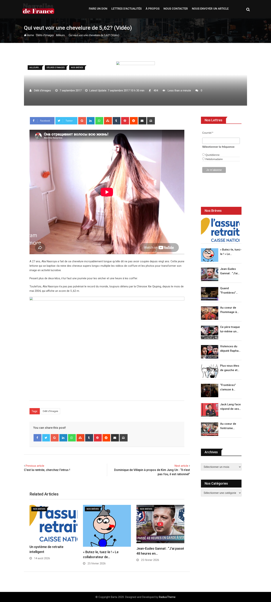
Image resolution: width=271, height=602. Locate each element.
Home (30, 35)
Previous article (35, 465)
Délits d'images (45, 35)
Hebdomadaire (214, 159)
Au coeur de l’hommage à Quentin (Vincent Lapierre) (228, 310)
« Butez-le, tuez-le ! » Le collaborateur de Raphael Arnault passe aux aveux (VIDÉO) (231, 252)
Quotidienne (212, 154)
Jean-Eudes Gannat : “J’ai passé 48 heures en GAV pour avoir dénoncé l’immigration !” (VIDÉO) (230, 271)
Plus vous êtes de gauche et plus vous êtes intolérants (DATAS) (229, 368)
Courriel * (207, 132)
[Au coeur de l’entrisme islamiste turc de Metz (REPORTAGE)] (209, 429)
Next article (181, 465)
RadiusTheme (167, 597)
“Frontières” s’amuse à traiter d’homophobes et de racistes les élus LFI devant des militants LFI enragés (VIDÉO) (229, 387)
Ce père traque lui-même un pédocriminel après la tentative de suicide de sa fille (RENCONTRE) (230, 329)
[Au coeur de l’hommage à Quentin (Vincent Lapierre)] (209, 313)
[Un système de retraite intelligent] (220, 230)
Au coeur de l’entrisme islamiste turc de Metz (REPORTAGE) (229, 426)
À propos (152, 8)
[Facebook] (37, 437)
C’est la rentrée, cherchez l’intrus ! (47, 470)
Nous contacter (176, 8)
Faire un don (98, 8)
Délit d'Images (50, 411)
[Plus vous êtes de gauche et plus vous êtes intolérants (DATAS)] (209, 371)
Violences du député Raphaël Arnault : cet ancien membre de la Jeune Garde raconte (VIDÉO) (230, 349)
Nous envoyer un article (210, 8)
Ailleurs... (61, 35)
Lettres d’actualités (126, 8)
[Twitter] (46, 437)
